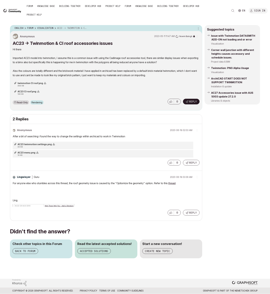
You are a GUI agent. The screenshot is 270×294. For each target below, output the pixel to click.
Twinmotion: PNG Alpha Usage (230, 68)
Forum (30, 6)
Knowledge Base (46, 6)
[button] (171, 101)
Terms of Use (107, 290)
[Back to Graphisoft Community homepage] (12, 10)
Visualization (217, 43)
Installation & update (221, 86)
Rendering (37, 102)
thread (171, 183)
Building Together (69, 6)
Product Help (112, 6)
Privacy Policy (88, 290)
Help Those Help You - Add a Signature (59, 206)
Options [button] (198, 28)
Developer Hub (93, 6)
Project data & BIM (220, 61)
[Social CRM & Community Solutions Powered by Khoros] (19, 282)
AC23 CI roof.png (27, 91)
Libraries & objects (220, 100)
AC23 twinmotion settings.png (35, 144)
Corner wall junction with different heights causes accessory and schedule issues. (232, 53)
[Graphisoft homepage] (245, 283)
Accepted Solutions (94, 251)
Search (232, 10)
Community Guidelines (130, 290)
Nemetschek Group (246, 290)
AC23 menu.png (26, 152)
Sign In (259, 10)
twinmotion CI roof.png (30, 83)
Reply (193, 101)
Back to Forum (25, 251)
